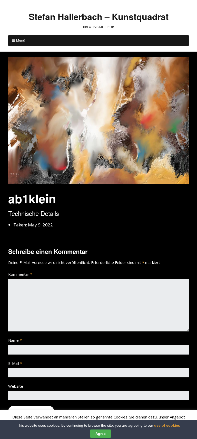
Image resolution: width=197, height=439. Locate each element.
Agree (100, 434)
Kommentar (20, 274)
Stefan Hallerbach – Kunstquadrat (99, 16)
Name (15, 340)
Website (15, 386)
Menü (20, 40)
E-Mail (15, 363)
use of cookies (167, 425)
